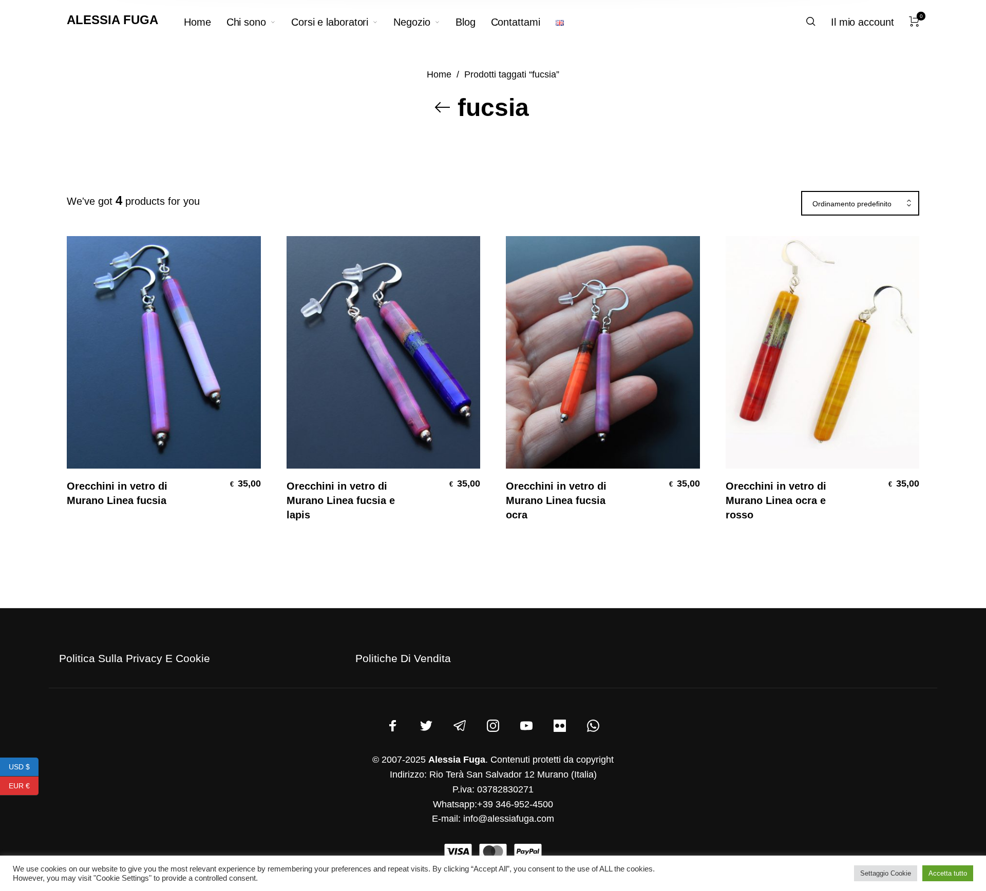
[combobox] (860, 204)
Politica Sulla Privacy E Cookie (134, 658)
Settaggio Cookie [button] (885, 873)
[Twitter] (426, 726)
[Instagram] (493, 726)
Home (439, 74)
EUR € (24, 785)
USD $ (24, 766)
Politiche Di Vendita (403, 658)
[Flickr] (560, 726)
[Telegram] (459, 726)
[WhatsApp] (593, 726)
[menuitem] (205, 22)
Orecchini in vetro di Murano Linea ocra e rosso (776, 500)
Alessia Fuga (112, 20)
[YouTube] (526, 726)
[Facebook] (393, 726)
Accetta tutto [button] (947, 873)
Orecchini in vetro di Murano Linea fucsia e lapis (341, 500)
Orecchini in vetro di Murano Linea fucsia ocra (556, 500)
